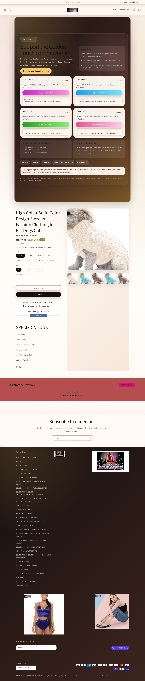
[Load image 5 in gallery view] (123, 278)
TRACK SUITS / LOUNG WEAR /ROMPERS (30, 521)
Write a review (127, 385)
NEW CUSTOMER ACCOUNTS (26, 457)
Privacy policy (69, 676)
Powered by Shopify (47, 676)
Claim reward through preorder (36, 71)
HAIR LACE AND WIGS (23, 473)
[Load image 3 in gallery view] (98, 278)
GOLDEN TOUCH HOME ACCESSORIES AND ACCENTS (31, 541)
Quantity (19, 275)
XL (39, 270)
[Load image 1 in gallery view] (72, 278)
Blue (20, 261)
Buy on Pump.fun (46, 93)
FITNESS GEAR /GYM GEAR (25, 510)
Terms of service (80, 676)
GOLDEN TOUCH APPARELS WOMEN (31, 676)
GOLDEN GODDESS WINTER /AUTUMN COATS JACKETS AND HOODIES (31, 500)
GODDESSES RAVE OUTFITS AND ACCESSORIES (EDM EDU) (32, 534)
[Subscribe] (90, 438)
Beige (52, 261)
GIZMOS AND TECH (22, 562)
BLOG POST (20, 578)
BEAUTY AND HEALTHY (24, 513)
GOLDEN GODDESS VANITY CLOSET (28, 469)
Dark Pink (40, 261)
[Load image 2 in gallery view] (85, 278)
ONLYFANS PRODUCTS (23, 570)
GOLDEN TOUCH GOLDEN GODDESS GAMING (32, 529)
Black (30, 256)
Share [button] (20, 367)
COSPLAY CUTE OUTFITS (24, 525)
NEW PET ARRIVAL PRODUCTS (26, 551)
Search (18, 461)
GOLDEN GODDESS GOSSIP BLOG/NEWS (30, 574)
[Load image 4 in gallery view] (110, 278)
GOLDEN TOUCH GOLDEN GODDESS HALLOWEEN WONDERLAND (33, 556)
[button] (4, 9)
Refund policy (59, 676)
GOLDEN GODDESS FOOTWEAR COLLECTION (31, 488)
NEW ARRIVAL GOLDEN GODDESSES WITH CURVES (30, 482)
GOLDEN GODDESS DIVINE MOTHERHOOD (30, 547)
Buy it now (39, 294)
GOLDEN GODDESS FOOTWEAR (27, 517)
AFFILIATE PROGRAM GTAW (25, 582)
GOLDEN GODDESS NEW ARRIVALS (28, 477)
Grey (49, 256)
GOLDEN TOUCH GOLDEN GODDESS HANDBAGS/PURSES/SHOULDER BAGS (29, 493)
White (20, 256)
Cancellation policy (108, 676)
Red (39, 256)
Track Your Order (22, 586)
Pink (29, 261)
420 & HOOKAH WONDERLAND (26, 566)
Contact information (94, 676)
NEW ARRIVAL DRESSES (24, 506)
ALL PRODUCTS (21, 465)
